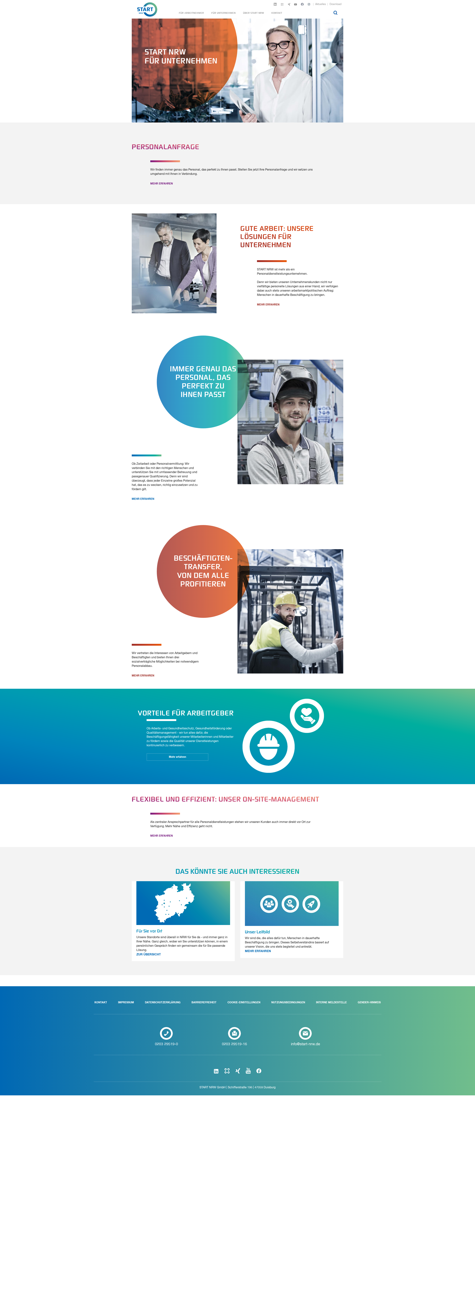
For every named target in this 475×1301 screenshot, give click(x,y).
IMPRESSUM (126, 1002)
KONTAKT (100, 1002)
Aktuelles (320, 4)
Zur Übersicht (148, 954)
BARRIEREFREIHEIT (204, 1002)
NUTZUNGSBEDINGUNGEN (288, 1002)
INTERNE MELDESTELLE (331, 1002)
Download (335, 4)
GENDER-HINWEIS (369, 1002)
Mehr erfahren (161, 183)
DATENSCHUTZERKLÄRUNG (163, 1002)
